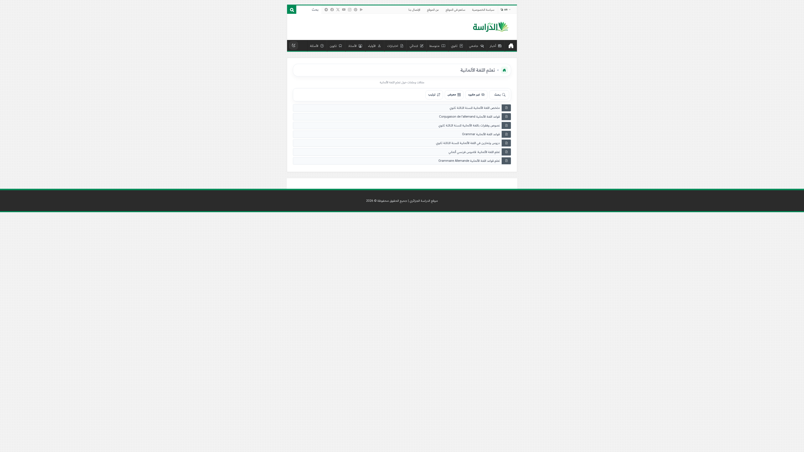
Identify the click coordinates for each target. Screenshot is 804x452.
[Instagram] (350, 9)
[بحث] (291, 9)
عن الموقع (433, 9)
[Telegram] (326, 9)
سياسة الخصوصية (483, 9)
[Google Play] (361, 9)
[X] (338, 9)
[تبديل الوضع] (293, 45)
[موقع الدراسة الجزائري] (491, 27)
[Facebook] (332, 9)
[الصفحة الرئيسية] (504, 70)
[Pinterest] (355, 9)
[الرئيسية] (511, 46)
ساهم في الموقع (455, 9)
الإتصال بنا (414, 9)
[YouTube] (344, 9)
